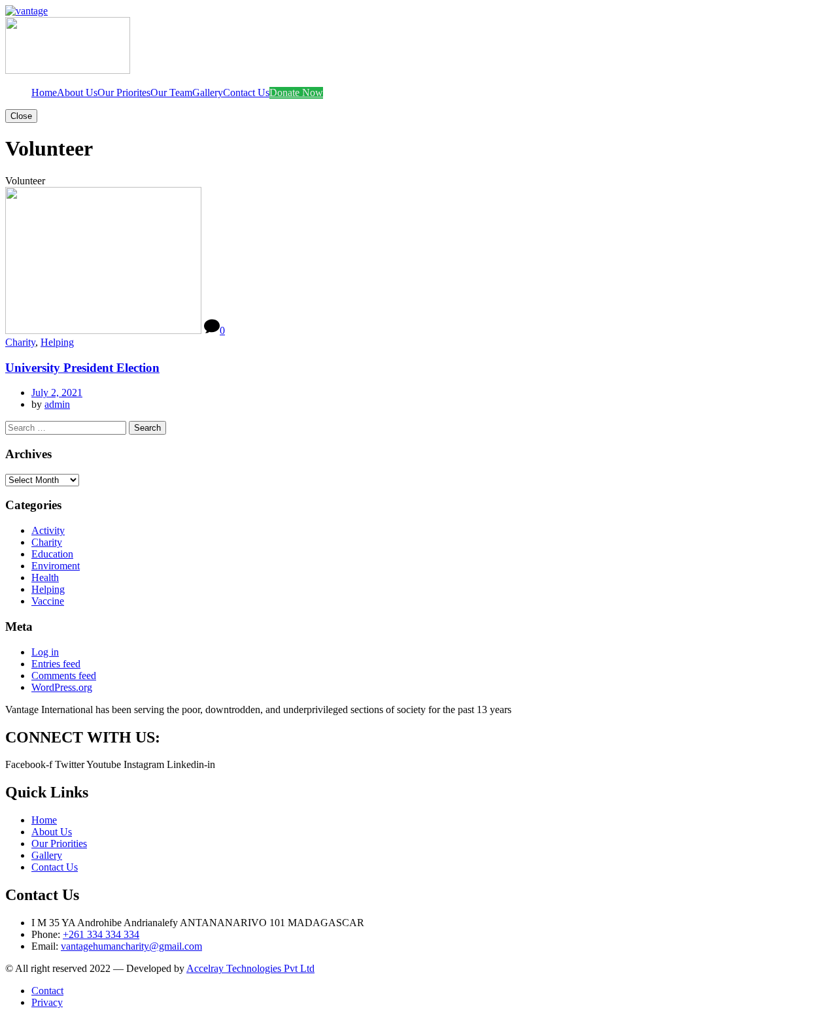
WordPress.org (61, 687)
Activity (48, 530)
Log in (45, 652)
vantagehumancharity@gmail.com (131, 946)
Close (21, 116)
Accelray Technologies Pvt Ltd (250, 968)
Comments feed (63, 675)
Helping (57, 342)
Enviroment (55, 565)
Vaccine (47, 601)
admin (57, 404)
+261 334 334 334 (101, 934)
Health (45, 577)
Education (52, 554)
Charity (20, 342)
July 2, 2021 (56, 392)
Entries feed (55, 663)
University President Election (82, 368)
